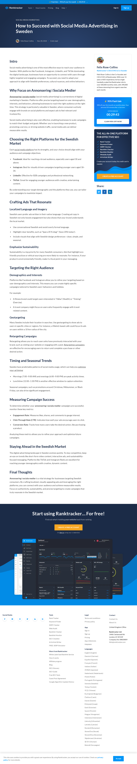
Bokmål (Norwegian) (92, 745)
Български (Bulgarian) (93, 694)
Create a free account (68, 527)
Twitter (27, 619)
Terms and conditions (92, 618)
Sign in (116, 8)
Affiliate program (55, 661)
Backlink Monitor (55, 635)
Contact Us (113, 619)
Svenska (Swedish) (91, 683)
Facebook (5, 619)
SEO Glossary (54, 668)
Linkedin (35, 619)
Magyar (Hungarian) (92, 714)
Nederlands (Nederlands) (94, 673)
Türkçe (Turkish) (90, 687)
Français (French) (91, 663)
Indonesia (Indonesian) (93, 718)
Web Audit (53, 628)
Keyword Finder (55, 622)
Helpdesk (88, 644)
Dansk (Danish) (90, 701)
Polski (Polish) (90, 677)
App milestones (90, 641)
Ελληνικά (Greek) (91, 704)
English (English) (91, 653)
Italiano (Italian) (90, 666)
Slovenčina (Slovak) (92, 731)
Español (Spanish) (91, 660)
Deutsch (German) (91, 656)
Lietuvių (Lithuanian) (92, 721)
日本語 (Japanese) (91, 670)
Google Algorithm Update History (61, 682)
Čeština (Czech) (90, 697)
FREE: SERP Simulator (57, 645)
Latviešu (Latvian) (91, 725)
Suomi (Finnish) (90, 711)
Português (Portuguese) (93, 680)
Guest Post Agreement (57, 678)
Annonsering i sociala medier (23, 96)
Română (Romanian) (92, 728)
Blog (57, 8)
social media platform (24, 149)
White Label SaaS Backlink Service (61, 654)
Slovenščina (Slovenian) (93, 735)
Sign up (126, 8)
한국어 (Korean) (91, 742)
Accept (118, 758)
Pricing (50, 8)
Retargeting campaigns (74, 345)
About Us (112, 622)
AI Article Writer (55, 642)
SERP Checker (54, 625)
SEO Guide (53, 672)
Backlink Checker (55, 632)
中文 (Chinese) (90, 690)
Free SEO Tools (54, 675)
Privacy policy (90, 622)
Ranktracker (14, 7)
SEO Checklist (54, 639)
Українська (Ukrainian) (93, 738)
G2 (42, 619)
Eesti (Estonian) (90, 707)
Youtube (12, 619)
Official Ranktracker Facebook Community (20, 619)
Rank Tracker (54, 618)
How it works (40, 8)
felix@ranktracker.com (117, 642)
